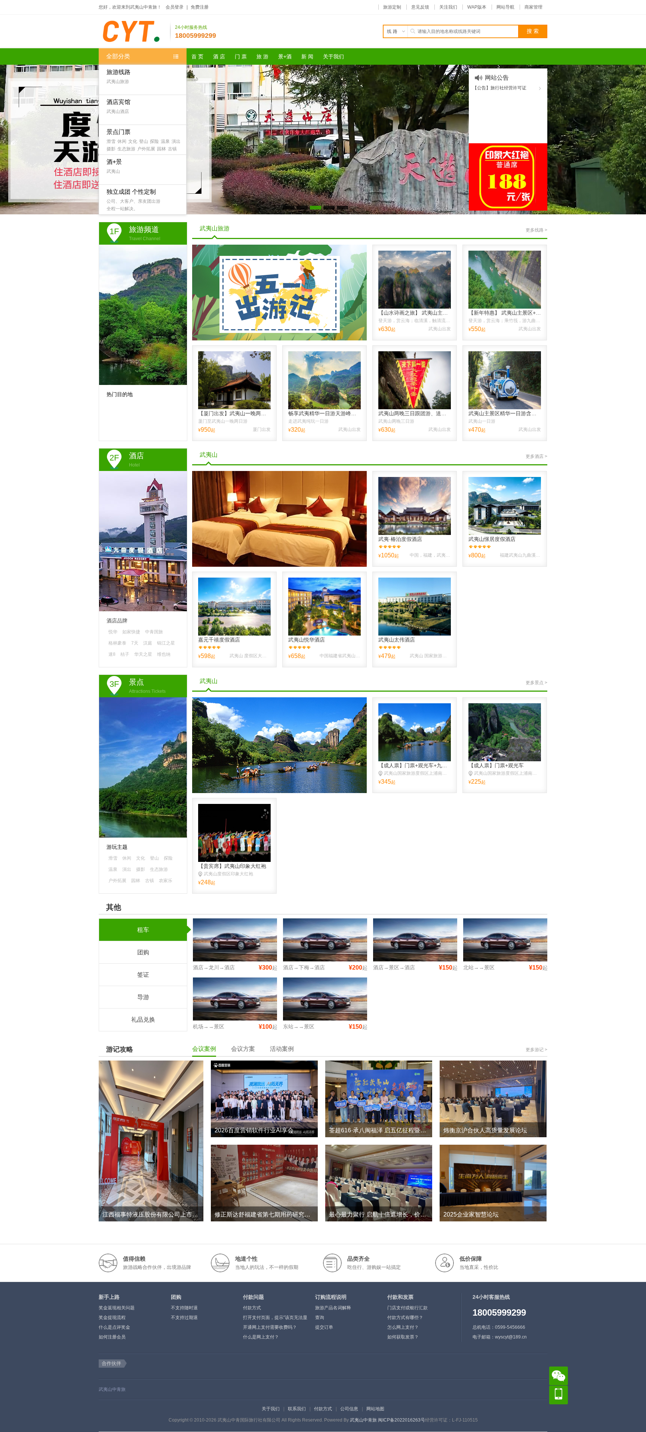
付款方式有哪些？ (405, 1317)
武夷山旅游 (118, 81)
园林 (161, 149)
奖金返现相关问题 (117, 1307)
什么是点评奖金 (114, 1327)
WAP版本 (476, 7)
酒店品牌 (117, 621)
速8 (112, 654)
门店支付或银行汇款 (407, 1307)
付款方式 (252, 1307)
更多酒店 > (536, 456)
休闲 (121, 141)
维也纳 (163, 654)
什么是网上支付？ (261, 1337)
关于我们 (271, 1408)
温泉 (165, 141)
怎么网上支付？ (403, 1327)
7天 (134, 643)
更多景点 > (536, 682)
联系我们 (297, 1408)
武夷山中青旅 (112, 1389)
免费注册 (200, 7)
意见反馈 (420, 7)
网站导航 (505, 7)
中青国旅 (154, 631)
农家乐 (165, 880)
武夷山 (113, 171)
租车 (143, 930)
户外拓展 (146, 149)
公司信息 (349, 1408)
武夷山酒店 (118, 111)
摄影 (111, 149)
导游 (143, 997)
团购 (143, 952)
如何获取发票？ (403, 1337)
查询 (319, 1317)
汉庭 (147, 643)
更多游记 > (536, 1049)
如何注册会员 (112, 1337)
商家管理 (533, 7)
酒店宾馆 (118, 102)
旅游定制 (392, 7)
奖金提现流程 (112, 1317)
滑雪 (111, 141)
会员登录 (175, 7)
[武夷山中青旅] (134, 31)
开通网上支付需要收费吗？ (270, 1327)
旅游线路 (118, 72)
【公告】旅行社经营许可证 (499, 88)
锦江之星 (166, 643)
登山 (143, 141)
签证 (143, 975)
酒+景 (114, 162)
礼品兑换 (143, 1019)
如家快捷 (131, 631)
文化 (132, 141)
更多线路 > (536, 230)
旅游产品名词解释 (333, 1307)
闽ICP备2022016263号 (401, 1420)
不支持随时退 (184, 1307)
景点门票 (118, 132)
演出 (176, 141)
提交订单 (324, 1327)
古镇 (172, 149)
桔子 (124, 654)
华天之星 (143, 654)
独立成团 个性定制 (131, 192)
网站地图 (375, 1408)
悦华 (112, 631)
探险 (154, 141)
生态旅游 (126, 149)
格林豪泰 (117, 643)
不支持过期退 (184, 1317)
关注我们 (448, 7)
